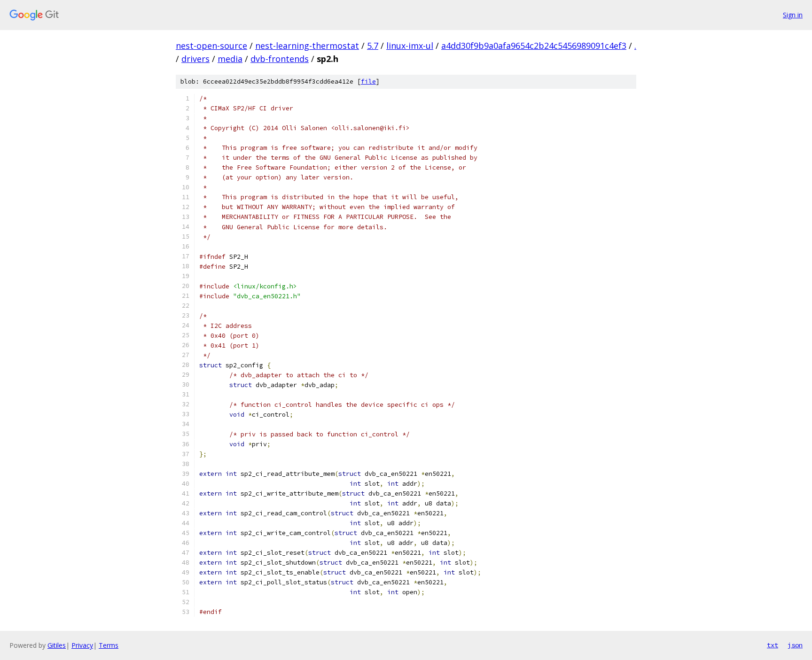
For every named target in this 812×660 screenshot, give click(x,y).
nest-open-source (211, 45)
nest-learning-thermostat (307, 45)
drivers (195, 58)
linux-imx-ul (409, 45)
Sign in (793, 14)
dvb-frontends (279, 58)
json (795, 645)
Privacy (82, 645)
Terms (108, 645)
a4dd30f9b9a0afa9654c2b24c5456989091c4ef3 (533, 45)
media (230, 58)
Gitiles (56, 645)
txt (772, 645)
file (368, 81)
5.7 (372, 45)
